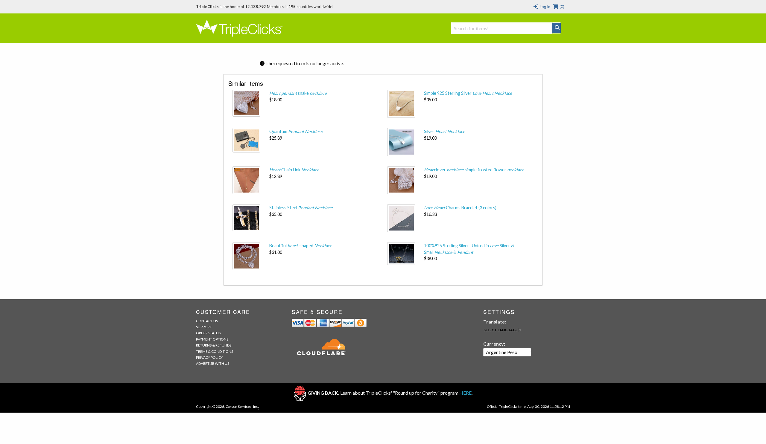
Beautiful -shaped (300, 245)
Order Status (208, 333)
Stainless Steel (301, 207)
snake (298, 93)
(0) (561, 6)
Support (204, 327)
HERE (465, 393)
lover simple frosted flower (474, 169)
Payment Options (212, 339)
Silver (444, 131)
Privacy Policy (209, 357)
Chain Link (294, 169)
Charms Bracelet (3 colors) (460, 207)
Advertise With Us (212, 363)
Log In (544, 6)
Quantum (296, 131)
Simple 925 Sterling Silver (468, 93)
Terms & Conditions (214, 351)
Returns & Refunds (213, 345)
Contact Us (207, 321)
